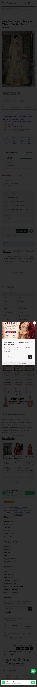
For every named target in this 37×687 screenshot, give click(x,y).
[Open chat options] (33, 671)
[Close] (34, 322)
